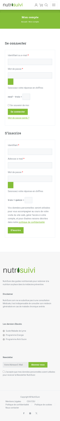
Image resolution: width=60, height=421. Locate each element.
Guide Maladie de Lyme (16, 331)
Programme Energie (15, 335)
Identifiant (19, 145)
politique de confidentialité (32, 222)
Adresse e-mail (21, 158)
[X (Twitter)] (36, 413)
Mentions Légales (13, 401)
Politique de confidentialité (17, 405)
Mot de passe (21, 68)
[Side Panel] (53, 4)
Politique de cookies (43, 405)
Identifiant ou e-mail (23, 55)
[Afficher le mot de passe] (10, 82)
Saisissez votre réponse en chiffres (25, 87)
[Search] (46, 4)
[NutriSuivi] (13, 4)
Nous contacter (12, 408)
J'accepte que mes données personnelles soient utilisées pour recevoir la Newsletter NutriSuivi (29, 373)
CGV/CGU (31, 401)
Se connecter (18, 111)
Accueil (24, 22)
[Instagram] (30, 413)
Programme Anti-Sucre (16, 339)
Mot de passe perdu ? (18, 118)
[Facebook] (23, 413)
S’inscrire (16, 230)
